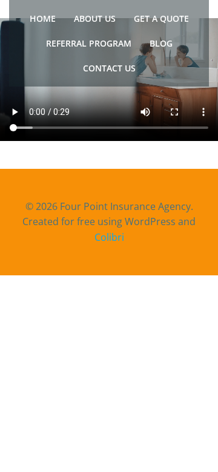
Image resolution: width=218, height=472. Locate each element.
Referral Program (88, 43)
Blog (161, 43)
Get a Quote (161, 18)
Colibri (109, 237)
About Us (95, 18)
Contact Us (109, 68)
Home (43, 18)
